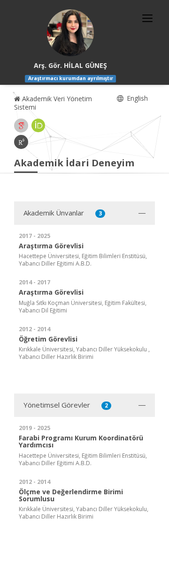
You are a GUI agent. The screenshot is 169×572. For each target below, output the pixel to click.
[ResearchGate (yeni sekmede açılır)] (21, 142)
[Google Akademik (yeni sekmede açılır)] (21, 126)
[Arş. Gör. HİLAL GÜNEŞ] (70, 32)
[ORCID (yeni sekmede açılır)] (38, 126)
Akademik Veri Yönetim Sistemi (53, 102)
